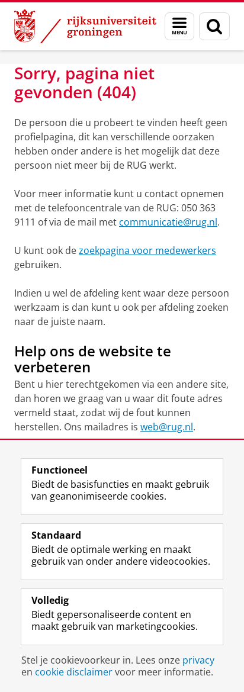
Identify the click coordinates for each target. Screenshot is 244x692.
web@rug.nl (166, 426)
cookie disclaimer (74, 672)
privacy (198, 660)
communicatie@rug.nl (168, 221)
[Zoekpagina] (214, 26)
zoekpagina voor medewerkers (147, 250)
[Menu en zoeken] (179, 26)
